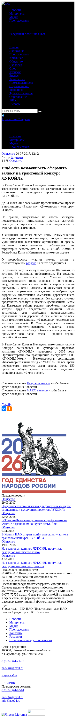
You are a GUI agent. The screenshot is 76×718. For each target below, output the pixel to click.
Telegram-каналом (38, 383)
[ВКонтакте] (4, 408)
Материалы (17, 13)
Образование (18, 96)
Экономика (16, 50)
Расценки (15, 636)
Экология (15, 65)
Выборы (14, 104)
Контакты (15, 633)
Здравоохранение (21, 93)
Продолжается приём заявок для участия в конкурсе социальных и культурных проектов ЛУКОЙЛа (36, 507)
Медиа (13, 17)
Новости (15, 10)
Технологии (17, 79)
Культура (15, 72)
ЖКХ (13, 100)
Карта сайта (9, 675)
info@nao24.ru (11, 700)
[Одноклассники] (9, 408)
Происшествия (19, 20)
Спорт (13, 68)
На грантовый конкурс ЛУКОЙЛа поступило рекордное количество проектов (32, 564)
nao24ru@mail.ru (12, 668)
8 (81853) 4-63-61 (13, 690)
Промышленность (21, 82)
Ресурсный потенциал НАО (28, 34)
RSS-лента (9, 683)
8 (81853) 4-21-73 (13, 661)
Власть (14, 47)
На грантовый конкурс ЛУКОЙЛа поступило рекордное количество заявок (32, 550)
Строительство (19, 86)
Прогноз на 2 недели (16, 119)
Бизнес (14, 75)
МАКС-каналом (37, 390)
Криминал (16, 58)
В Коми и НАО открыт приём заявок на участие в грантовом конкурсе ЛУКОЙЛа (35, 536)
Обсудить (15, 160)
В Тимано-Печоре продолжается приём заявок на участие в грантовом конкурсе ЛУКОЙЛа (34, 522)
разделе (31, 263)
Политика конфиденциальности (30, 640)
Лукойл (6, 404)
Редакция (17, 157)
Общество (16, 61)
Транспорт (16, 89)
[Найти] (40, 111)
